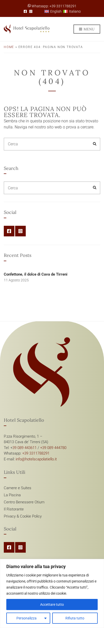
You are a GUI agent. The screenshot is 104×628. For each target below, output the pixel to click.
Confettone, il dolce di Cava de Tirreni (35, 274)
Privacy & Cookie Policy (23, 516)
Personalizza (26, 618)
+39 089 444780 (53, 447)
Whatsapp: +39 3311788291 (53, 6)
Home (9, 47)
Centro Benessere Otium (24, 502)
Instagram (31, 11)
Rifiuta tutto (74, 618)
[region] (52, 593)
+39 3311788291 (35, 453)
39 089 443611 (24, 447)
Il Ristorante (14, 509)
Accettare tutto (52, 604)
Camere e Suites (17, 488)
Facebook (25, 11)
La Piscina (12, 495)
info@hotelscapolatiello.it (36, 459)
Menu (89, 29)
